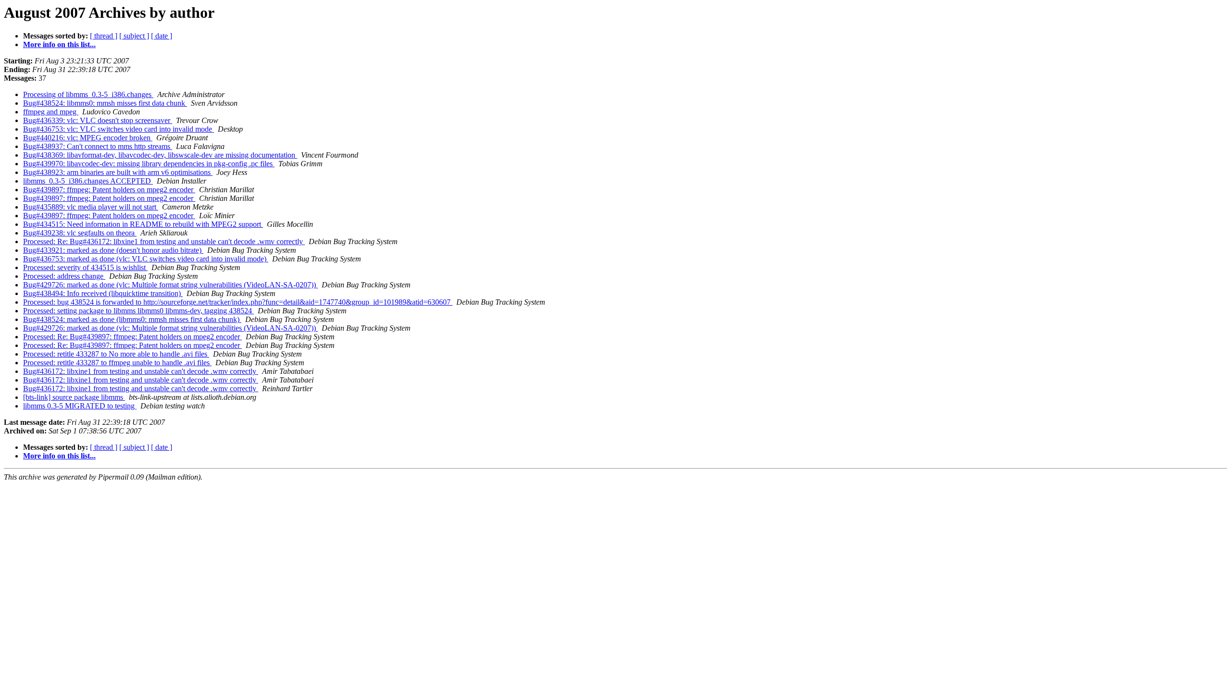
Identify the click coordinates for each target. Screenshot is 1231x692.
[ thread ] (103, 36)
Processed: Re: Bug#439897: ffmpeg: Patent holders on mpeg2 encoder (132, 337)
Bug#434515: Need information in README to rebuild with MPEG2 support (143, 224)
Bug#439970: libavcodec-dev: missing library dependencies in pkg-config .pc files (149, 164)
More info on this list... (59, 44)
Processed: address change (64, 276)
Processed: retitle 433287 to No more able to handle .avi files (116, 354)
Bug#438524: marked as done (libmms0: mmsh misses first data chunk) (132, 319)
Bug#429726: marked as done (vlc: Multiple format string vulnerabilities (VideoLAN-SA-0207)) (170, 285)
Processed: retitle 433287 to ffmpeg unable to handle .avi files (117, 362)
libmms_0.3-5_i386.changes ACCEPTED (88, 181)
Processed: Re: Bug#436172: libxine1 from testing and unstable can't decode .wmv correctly (164, 241)
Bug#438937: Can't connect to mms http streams (97, 146)
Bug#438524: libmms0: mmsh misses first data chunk (105, 103)
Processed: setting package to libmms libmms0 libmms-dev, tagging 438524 (138, 311)
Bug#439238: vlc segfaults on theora (80, 233)
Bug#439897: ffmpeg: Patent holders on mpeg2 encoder (109, 189)
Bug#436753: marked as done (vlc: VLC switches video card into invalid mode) (145, 259)
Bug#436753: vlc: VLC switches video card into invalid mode (118, 129)
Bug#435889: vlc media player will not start (90, 207)
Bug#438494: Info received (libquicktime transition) (103, 293)
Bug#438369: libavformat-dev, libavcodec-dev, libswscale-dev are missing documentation (160, 155)
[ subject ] (134, 36)
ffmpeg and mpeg (50, 112)
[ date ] (161, 36)
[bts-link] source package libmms (74, 397)
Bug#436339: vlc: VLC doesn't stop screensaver (97, 120)
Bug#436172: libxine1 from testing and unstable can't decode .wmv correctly (140, 371)
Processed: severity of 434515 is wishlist (85, 267)
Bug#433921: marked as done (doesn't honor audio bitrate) (113, 250)
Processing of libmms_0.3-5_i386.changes (88, 94)
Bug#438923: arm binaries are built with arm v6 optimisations (118, 172)
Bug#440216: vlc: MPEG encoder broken (87, 138)
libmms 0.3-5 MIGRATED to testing (80, 406)
